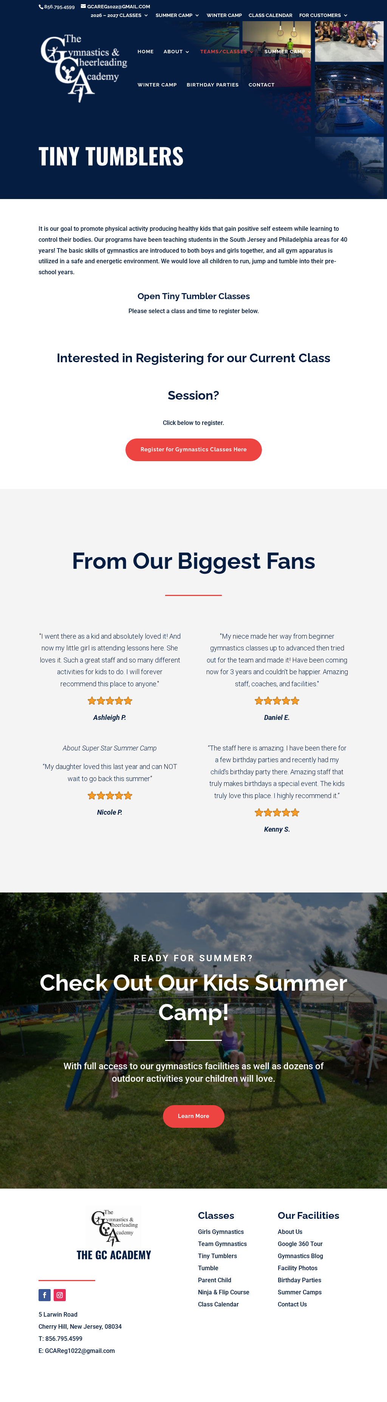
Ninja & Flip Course (223, 1292)
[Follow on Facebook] (45, 1295)
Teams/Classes (223, 51)
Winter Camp (224, 15)
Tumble (208, 1268)
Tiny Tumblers (217, 1256)
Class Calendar (271, 15)
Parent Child (214, 1280)
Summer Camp (174, 15)
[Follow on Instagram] (60, 1295)
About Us (290, 1231)
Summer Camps (300, 1292)
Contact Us (292, 1304)
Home (146, 51)
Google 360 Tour (300, 1244)
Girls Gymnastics (221, 1231)
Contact (262, 85)
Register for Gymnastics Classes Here (194, 449)
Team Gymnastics (222, 1244)
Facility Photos (297, 1268)
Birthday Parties (213, 85)
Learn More (193, 1116)
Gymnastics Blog (300, 1256)
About (173, 51)
